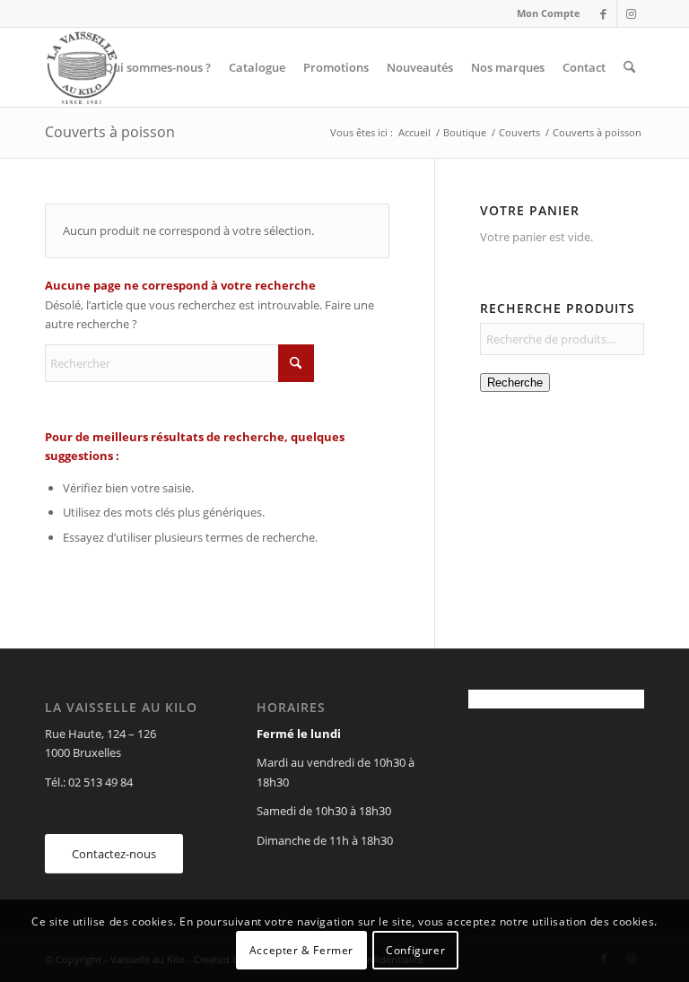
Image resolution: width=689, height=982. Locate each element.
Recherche (515, 382)
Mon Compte (548, 13)
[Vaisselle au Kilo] (81, 67)
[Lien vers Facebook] (603, 13)
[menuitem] (544, 13)
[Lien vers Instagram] (630, 13)
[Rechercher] (629, 67)
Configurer (415, 950)
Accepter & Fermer (301, 950)
